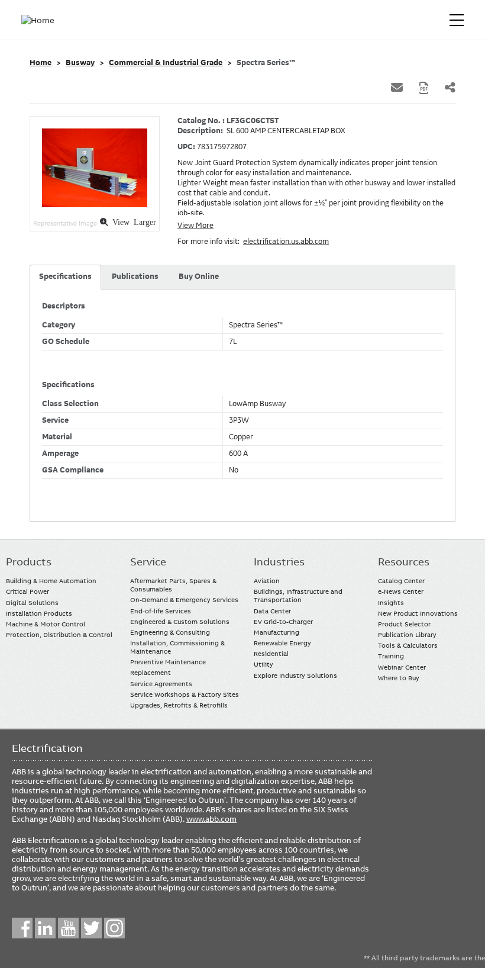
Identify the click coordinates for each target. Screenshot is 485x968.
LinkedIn (45, 928)
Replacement (150, 672)
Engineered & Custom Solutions (179, 622)
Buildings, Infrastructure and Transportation (298, 595)
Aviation (267, 581)
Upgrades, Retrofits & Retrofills (179, 705)
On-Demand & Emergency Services (184, 600)
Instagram (114, 928)
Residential (271, 653)
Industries (279, 562)
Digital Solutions (32, 603)
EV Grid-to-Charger (283, 622)
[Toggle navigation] (457, 20)
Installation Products (39, 613)
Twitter (91, 928)
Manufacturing (276, 632)
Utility (263, 664)
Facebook (22, 928)
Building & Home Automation (51, 581)
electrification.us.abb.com (286, 241)
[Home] (40, 20)
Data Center (272, 611)
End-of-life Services (160, 611)
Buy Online (199, 276)
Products (28, 562)
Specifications (65, 276)
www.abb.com (211, 819)
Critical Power (27, 591)
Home (40, 63)
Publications (135, 276)
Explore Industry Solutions (295, 675)
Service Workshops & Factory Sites (184, 694)
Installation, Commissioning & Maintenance (177, 647)
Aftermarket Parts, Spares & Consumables (173, 585)
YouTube (68, 928)
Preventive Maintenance (168, 662)
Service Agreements (161, 684)
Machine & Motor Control (45, 624)
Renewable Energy (282, 643)
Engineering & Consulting (170, 632)
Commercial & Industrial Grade (165, 63)
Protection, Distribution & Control (59, 635)
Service (148, 562)
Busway (80, 63)
